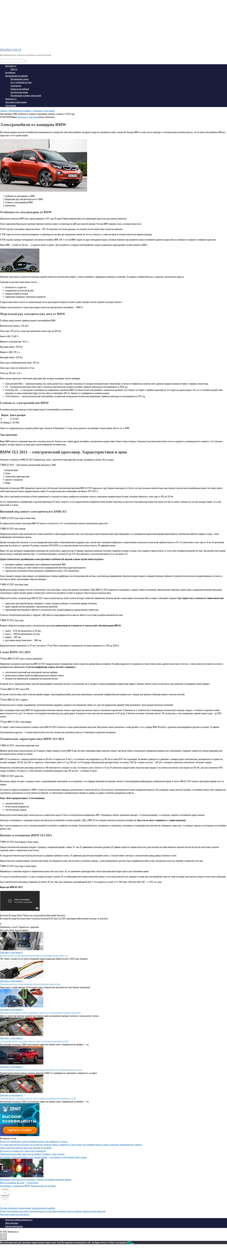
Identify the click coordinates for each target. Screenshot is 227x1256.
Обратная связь (11, 1223)
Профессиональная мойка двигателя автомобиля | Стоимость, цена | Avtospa (32, 1154)
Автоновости (10, 66)
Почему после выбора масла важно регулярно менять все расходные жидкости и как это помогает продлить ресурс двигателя (53, 1211)
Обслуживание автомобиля (16, 76)
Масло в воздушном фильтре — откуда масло (19, 1182)
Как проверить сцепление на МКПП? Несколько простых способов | (28, 1185)
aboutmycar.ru (10, 49)
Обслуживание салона (20, 79)
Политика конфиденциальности (18, 1220)
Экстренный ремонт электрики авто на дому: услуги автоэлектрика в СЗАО (34, 1041)
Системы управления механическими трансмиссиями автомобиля (27, 1208)
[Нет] (132, 1243)
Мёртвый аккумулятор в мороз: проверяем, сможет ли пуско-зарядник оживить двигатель (40, 1013)
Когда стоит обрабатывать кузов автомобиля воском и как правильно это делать (34, 1141)
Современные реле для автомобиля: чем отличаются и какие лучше (30, 984)
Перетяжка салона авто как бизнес (14, 1214)
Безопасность (11, 99)
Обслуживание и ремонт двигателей (26, 95)
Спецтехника (10, 105)
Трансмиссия (16, 86)
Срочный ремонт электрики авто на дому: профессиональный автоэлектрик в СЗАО (38, 1098)
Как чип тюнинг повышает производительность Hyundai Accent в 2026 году (34, 955)
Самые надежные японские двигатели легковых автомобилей (25, 1147)
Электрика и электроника (16, 102)
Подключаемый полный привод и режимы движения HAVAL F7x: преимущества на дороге (41, 1070)
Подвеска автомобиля (20, 89)
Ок (129, 1243)
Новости (14, 69)
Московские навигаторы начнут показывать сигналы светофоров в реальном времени (35, 1179)
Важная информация (14, 1226)
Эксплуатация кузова (19, 92)
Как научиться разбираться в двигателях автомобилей (23, 1151)
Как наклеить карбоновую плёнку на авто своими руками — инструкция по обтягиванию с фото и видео (43, 1157)
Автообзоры (10, 72)
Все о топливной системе (21, 82)
